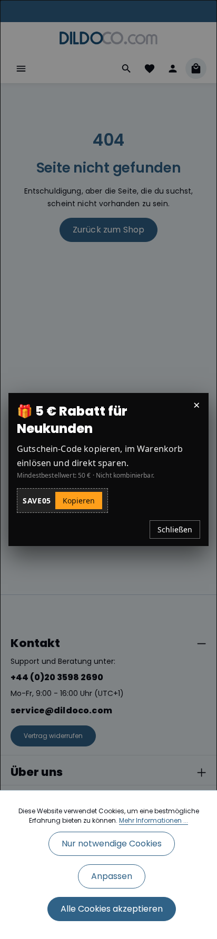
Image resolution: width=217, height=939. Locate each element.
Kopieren (79, 501)
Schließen (174, 529)
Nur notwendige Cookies (112, 843)
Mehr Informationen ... (153, 820)
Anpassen (111, 876)
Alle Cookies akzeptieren (112, 909)
